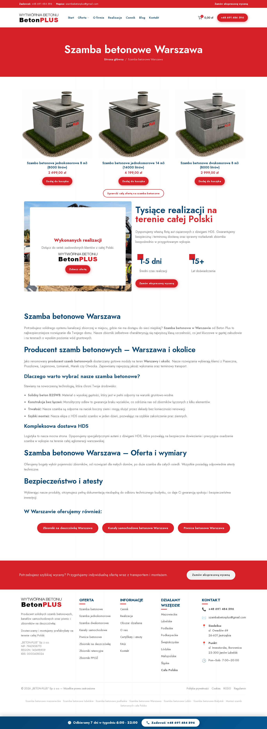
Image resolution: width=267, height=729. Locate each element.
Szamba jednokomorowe (95, 616)
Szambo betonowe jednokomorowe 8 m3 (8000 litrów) (57, 165)
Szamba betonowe (91, 609)
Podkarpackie (169, 635)
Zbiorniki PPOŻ (88, 658)
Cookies (216, 688)
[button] (57, 181)
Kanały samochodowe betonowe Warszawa (138, 528)
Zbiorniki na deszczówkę (95, 644)
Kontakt (124, 651)
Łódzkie (166, 649)
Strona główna (114, 59)
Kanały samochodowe (93, 630)
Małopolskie (168, 656)
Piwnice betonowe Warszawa (204, 528)
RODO (227, 688)
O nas (124, 630)
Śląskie (165, 663)
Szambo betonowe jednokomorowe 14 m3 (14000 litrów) (133, 165)
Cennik (124, 609)
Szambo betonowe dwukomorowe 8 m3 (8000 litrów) (210, 165)
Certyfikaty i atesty (131, 637)
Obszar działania (131, 623)
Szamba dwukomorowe (94, 623)
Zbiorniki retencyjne (91, 651)
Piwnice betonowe (90, 637)
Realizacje (126, 616)
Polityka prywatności (198, 688)
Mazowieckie (169, 614)
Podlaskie (167, 628)
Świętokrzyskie (170, 642)
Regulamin (240, 688)
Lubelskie (166, 621)
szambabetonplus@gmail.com (82, 4)
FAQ (123, 644)
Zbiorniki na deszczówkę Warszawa (67, 528)
